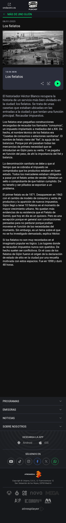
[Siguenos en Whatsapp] (55, 461)
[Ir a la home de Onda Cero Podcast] (33, 5)
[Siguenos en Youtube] (11, 461)
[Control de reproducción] (57, 84)
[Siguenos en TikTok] (19, 461)
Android (27, 442)
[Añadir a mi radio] (49, 83)
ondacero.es (9, 7)
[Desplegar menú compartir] (42, 83)
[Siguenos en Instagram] (28, 461)
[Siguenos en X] (46, 461)
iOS (46, 442)
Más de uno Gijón (19, 14)
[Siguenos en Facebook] (37, 461)
